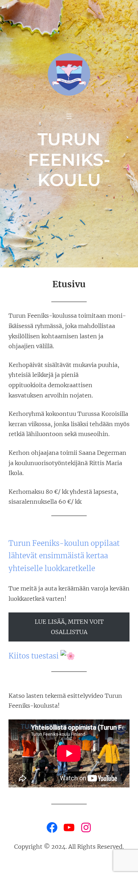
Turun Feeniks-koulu (69, 159)
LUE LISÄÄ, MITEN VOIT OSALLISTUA (69, 626)
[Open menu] (69, 116)
